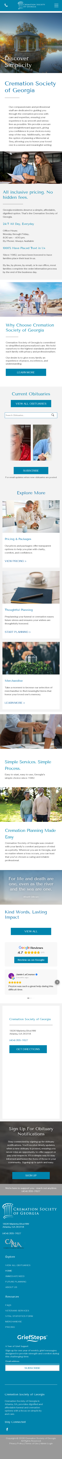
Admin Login (46, 1443)
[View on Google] (11, 976)
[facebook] (7, 1429)
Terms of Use (32, 1443)
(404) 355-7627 (18, 1040)
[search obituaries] (53, 415)
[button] (4, 982)
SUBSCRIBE (32, 1368)
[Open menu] (56, 5)
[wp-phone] (6, 6)
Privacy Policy (16, 1443)
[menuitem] (31, 1264)
